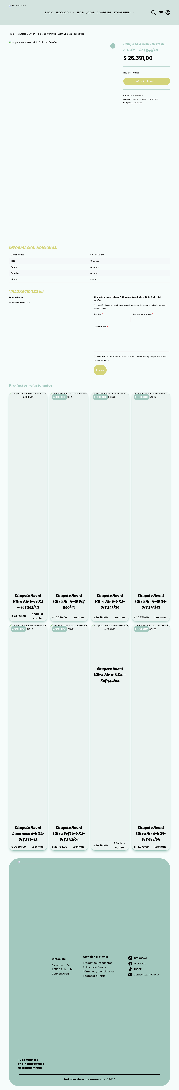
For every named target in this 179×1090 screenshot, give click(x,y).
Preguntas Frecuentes (97, 963)
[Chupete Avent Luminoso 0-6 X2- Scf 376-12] (28, 722)
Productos (64, 12)
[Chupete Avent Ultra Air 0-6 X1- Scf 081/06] (151, 722)
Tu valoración (101, 326)
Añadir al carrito (146, 81)
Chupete (138, 103)
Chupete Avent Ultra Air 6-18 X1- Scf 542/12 (151, 601)
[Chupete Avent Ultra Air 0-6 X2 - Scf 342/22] (110, 643)
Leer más (78, 617)
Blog (80, 12)
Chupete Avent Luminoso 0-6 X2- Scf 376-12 (28, 833)
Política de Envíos (94, 967)
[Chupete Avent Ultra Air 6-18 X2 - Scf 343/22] (28, 490)
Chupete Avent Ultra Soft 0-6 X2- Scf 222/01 (69, 833)
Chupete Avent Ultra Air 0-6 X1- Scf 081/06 (151, 833)
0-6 (139, 99)
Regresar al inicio (94, 976)
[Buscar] (153, 12)
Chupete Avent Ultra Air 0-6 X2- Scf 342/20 (110, 601)
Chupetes (153, 99)
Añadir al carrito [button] (38, 616)
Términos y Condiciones (99, 971)
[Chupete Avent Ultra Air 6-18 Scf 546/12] (69, 490)
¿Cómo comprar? (98, 12)
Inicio (49, 12)
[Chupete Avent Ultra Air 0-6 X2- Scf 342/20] (110, 490)
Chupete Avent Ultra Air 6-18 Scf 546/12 (69, 601)
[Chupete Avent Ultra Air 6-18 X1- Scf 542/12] (151, 490)
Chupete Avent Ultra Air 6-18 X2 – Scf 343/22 (28, 601)
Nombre (98, 314)
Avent (145, 99)
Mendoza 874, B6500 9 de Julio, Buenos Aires (63, 969)
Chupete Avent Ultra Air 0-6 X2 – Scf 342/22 (110, 674)
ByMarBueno (122, 12)
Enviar (100, 370)
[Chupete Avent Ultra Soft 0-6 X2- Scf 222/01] (69, 722)
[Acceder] (168, 12)
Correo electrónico (143, 314)
